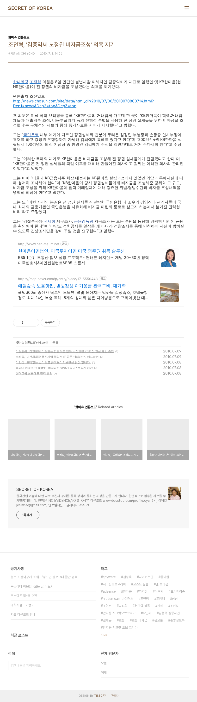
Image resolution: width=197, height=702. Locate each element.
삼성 (175, 599)
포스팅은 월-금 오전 (24, 596)
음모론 (158, 620)
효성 (121, 620)
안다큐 (127, 591)
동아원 (164, 577)
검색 (91, 665)
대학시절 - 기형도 (22, 605)
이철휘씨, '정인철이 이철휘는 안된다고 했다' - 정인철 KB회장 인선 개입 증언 (65, 351)
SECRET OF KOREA (30, 8)
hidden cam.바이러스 (118, 599)
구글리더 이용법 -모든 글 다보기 (32, 586)
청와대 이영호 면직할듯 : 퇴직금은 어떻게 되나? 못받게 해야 (54, 368)
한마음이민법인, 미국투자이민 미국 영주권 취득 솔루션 (71, 250)
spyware (109, 577)
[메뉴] (186, 8)
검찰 (160, 606)
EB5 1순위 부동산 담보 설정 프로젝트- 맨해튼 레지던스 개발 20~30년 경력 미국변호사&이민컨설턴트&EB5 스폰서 (83, 260)
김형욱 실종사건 (169, 613)
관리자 (114, 695)
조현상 (174, 606)
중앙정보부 (177, 620)
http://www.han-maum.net (38, 244)
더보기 (104, 635)
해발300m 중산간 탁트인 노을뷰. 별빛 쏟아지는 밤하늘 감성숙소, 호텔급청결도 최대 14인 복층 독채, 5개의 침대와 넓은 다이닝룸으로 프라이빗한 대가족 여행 (83, 295)
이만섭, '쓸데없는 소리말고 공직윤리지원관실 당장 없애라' (53, 362)
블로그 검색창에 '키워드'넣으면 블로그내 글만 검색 (44, 577)
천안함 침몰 (142, 606)
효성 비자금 (139, 620)
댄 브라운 (162, 584)
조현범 (144, 599)
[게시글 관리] (34, 322)
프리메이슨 (178, 591)
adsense (109, 591)
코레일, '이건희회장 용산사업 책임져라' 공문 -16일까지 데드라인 (57, 356)
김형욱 (127, 577)
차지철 (143, 591)
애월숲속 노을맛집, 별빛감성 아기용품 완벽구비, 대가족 (72, 285)
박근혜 (147, 613)
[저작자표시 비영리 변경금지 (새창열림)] (66, 323)
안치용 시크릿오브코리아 (119, 613)
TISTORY (100, 695)
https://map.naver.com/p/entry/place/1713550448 (58, 279)
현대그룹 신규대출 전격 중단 (34, 373)
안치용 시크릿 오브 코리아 (120, 627)
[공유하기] (28, 322)
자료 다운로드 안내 (23, 614)
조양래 (160, 599)
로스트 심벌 (140, 584)
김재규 (107, 620)
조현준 (107, 606)
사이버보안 (146, 577)
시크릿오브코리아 (114, 584)
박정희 (123, 606)
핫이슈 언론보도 (25, 342)
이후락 (159, 591)
